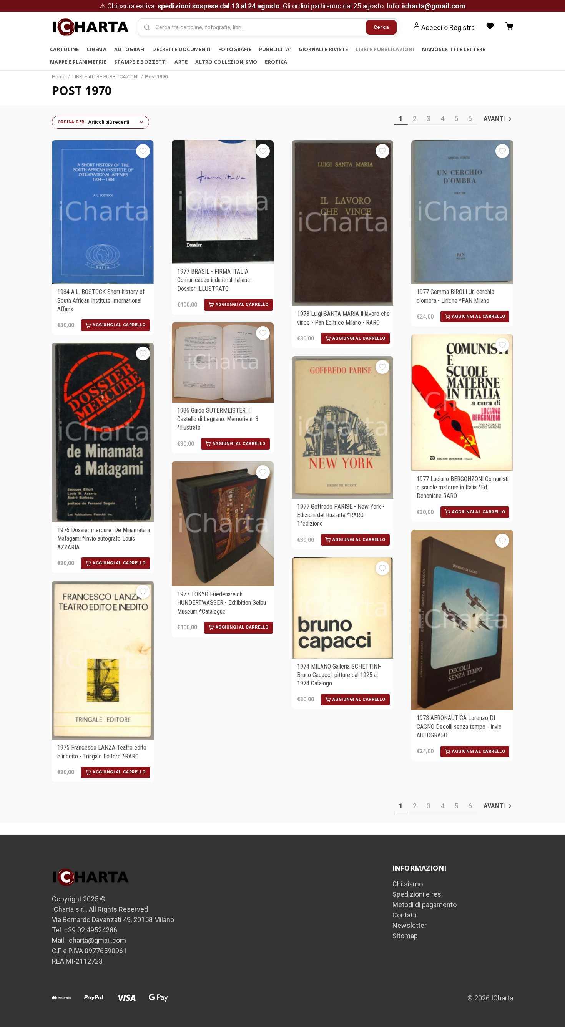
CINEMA (96, 49)
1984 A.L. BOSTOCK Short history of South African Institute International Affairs (101, 300)
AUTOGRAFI (129, 49)
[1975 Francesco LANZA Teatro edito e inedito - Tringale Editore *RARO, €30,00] (103, 660)
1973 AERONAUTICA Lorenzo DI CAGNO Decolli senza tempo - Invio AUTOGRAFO (459, 726)
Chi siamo (407, 884)
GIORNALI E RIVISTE (323, 49)
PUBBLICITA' (275, 49)
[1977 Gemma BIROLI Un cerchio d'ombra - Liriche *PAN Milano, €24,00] (462, 212)
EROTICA (276, 61)
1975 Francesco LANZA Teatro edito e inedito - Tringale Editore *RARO (101, 752)
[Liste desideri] (490, 26)
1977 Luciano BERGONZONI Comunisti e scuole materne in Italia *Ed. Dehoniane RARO (462, 487)
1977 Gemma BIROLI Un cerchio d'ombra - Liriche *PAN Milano (455, 296)
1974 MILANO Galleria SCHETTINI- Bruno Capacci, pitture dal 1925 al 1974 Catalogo (339, 675)
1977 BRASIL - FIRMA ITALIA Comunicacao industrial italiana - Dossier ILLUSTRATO (215, 280)
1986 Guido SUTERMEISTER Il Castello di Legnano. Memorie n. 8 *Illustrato (217, 419)
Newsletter (409, 925)
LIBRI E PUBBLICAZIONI (385, 49)
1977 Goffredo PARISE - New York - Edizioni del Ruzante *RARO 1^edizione (340, 515)
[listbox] (116, 122)
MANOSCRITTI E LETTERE (453, 49)
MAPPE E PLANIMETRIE (78, 61)
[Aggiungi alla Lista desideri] (143, 151)
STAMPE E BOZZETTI (140, 61)
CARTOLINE (64, 49)
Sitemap (405, 936)
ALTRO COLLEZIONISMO (226, 61)
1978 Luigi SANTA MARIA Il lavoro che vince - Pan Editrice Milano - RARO (343, 318)
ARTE (181, 61)
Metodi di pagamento (424, 905)
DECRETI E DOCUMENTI (181, 49)
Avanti (495, 118)
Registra (462, 27)
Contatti (404, 915)
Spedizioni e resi (417, 894)
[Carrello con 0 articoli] (509, 26)
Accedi (431, 27)
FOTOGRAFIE (234, 49)
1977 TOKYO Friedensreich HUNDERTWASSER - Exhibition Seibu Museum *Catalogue (221, 603)
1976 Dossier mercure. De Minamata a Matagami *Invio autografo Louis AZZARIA (103, 538)
